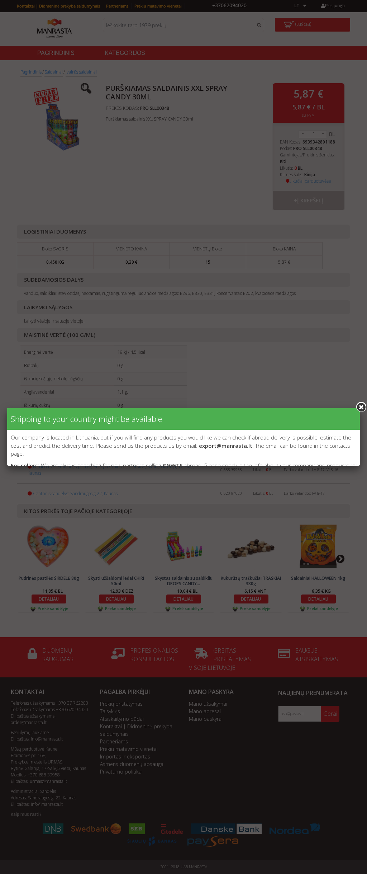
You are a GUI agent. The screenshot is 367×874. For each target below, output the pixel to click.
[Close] (361, 407)
